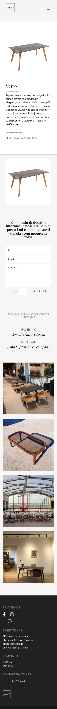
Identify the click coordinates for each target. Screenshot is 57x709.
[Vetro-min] (28, 204)
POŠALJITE (40, 291)
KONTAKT (8, 665)
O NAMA (7, 661)
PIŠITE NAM (18, 681)
